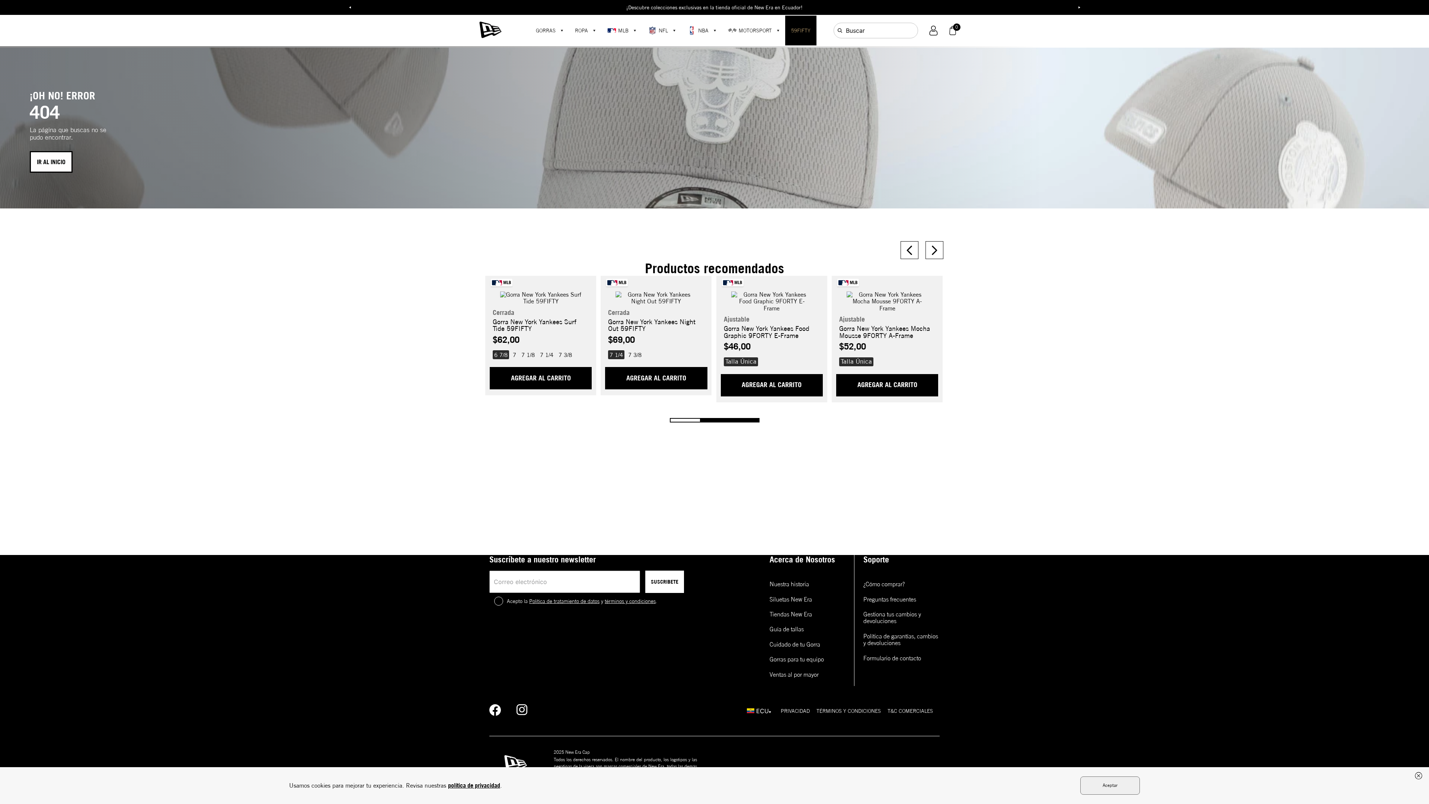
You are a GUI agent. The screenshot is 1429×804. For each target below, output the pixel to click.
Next (1079, 7)
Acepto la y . (582, 601)
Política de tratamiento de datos (564, 601)
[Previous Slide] (909, 250)
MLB (623, 31)
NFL (663, 31)
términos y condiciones (630, 601)
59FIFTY (801, 31)
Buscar (855, 30)
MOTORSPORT (755, 31)
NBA (703, 31)
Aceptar (1110, 785)
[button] (933, 31)
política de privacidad (474, 785)
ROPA (581, 31)
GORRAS (546, 31)
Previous (349, 7)
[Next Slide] (934, 250)
